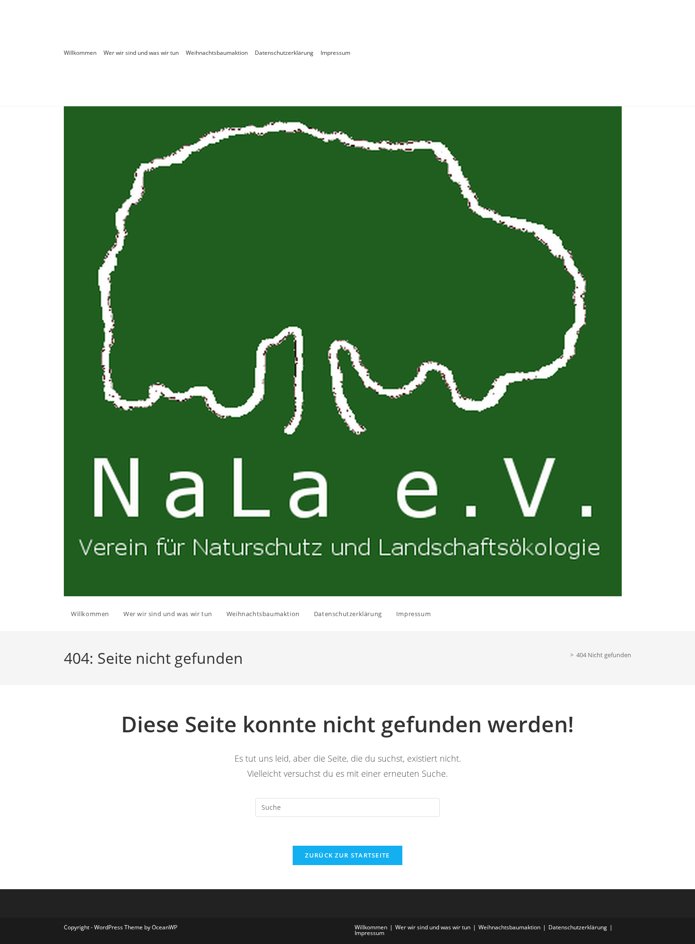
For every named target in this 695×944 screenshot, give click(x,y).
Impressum (335, 53)
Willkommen (80, 53)
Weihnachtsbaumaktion (217, 53)
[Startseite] (565, 655)
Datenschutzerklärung (284, 53)
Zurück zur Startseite (347, 855)
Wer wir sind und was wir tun (141, 53)
